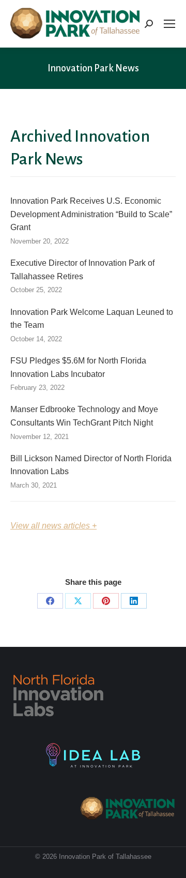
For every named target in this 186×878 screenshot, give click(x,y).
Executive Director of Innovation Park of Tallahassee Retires (82, 270)
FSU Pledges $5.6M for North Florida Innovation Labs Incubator (78, 367)
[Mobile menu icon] (169, 24)
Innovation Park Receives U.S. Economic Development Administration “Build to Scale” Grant (91, 214)
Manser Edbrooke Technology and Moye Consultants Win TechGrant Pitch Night (84, 416)
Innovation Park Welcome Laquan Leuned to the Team (91, 319)
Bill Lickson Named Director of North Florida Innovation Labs (91, 465)
